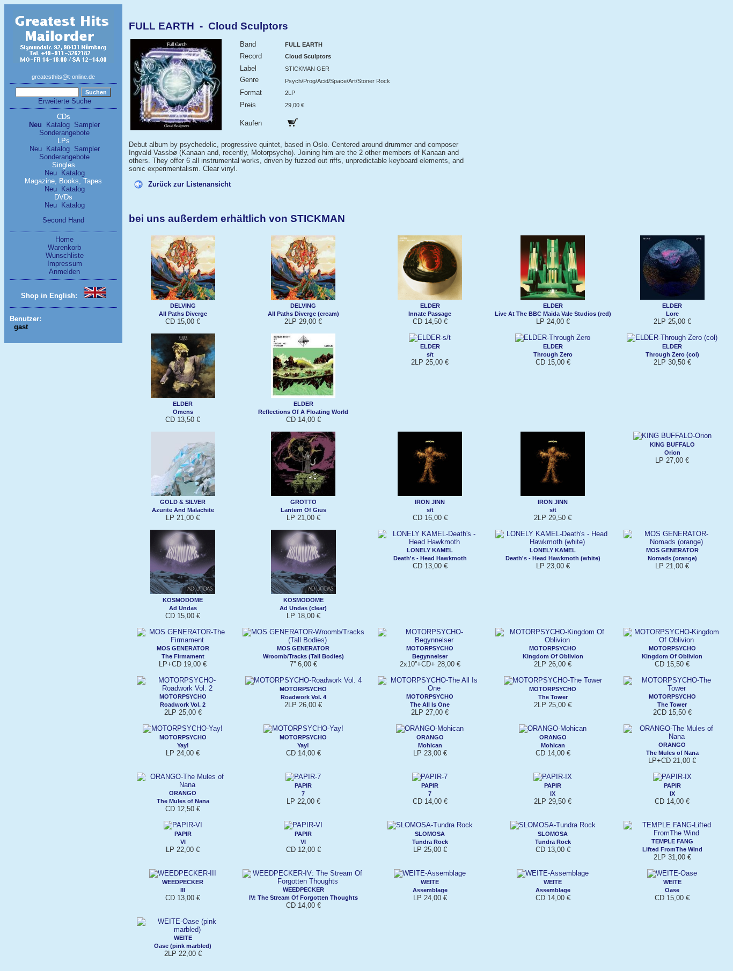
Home (64, 239)
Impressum (64, 264)
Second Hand (63, 220)
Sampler (87, 125)
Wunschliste (65, 255)
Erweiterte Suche (64, 101)
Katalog (58, 125)
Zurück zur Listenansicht (189, 184)
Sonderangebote (64, 133)
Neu (35, 125)
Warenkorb (64, 247)
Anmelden (64, 272)
